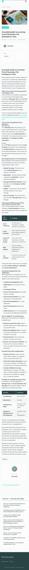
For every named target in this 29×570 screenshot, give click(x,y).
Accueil (3, 7)
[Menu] (26, 1)
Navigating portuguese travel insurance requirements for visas (13, 543)
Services (8, 7)
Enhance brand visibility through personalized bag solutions (12, 515)
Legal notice (4, 561)
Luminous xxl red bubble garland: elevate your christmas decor (14, 538)
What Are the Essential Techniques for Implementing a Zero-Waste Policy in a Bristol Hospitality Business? (13, 521)
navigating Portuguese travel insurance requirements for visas (14, 117)
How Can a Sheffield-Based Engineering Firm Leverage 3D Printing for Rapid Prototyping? (13, 528)
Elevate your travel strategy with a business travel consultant (12, 533)
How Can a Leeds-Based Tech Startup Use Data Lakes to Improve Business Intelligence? (14, 505)
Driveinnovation (7, 557)
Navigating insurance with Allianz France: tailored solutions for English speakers (14, 510)
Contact (11, 561)
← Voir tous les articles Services (10, 485)
